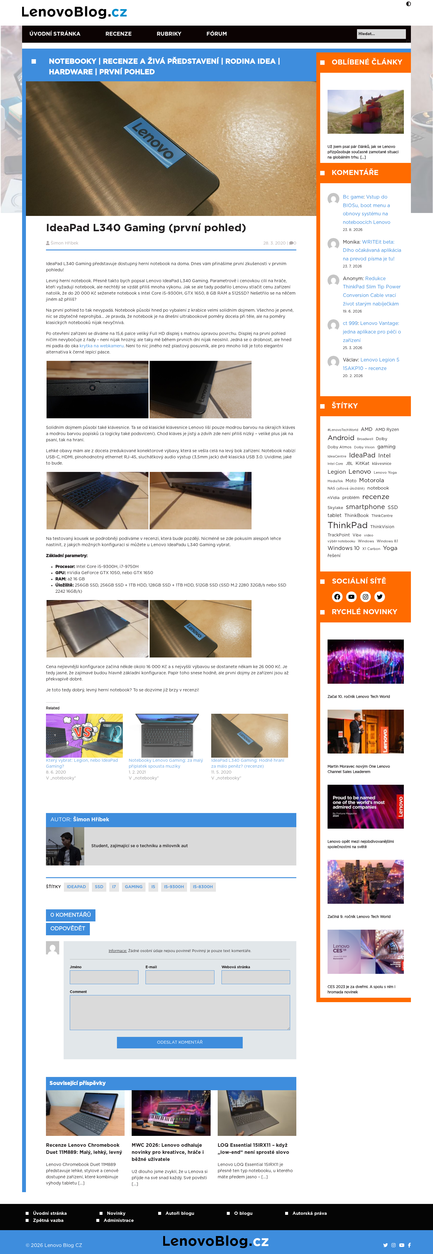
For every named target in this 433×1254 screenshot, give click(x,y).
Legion (337, 472)
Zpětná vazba (48, 1220)
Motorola (371, 480)
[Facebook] (409, 1245)
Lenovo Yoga (385, 472)
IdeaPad (76, 887)
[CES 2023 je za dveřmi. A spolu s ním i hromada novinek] (366, 952)
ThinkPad (348, 525)
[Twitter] (385, 1245)
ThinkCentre (382, 516)
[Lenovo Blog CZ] (75, 12)
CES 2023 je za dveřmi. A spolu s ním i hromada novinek (361, 989)
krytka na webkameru (102, 346)
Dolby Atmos (339, 447)
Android (341, 438)
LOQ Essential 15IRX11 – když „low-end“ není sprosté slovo (253, 1149)
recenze (375, 496)
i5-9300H (174, 887)
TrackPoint (339, 535)
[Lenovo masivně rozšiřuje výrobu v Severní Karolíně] (366, 112)
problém (351, 498)
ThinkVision (382, 527)
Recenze (118, 34)
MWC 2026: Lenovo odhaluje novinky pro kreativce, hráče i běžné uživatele (168, 1152)
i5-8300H (203, 887)
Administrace (119, 1220)
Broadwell (365, 439)
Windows (366, 541)
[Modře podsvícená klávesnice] (97, 500)
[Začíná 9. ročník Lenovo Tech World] (366, 882)
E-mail (151, 967)
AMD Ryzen (387, 430)
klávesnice (381, 464)
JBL (349, 464)
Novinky (116, 1213)
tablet (335, 515)
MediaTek (335, 481)
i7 (114, 887)
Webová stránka (236, 967)
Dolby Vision (364, 447)
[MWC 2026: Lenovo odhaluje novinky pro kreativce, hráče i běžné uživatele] (171, 1113)
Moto (351, 481)
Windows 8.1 (387, 541)
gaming (134, 887)
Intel (384, 456)
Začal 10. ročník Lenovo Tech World (359, 696)
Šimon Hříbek (64, 243)
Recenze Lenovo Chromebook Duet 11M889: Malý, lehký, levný (84, 1149)
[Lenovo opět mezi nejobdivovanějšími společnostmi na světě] (366, 807)
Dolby (381, 439)
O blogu (243, 1213)
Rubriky (169, 34)
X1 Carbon (371, 549)
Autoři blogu (180, 1213)
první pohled (127, 72)
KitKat (362, 463)
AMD (367, 429)
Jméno (76, 967)
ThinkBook (356, 515)
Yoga (390, 548)
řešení (334, 556)
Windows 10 (344, 548)
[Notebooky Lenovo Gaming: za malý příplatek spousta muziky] (167, 736)
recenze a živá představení (161, 61)
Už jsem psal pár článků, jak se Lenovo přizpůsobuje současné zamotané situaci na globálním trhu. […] (363, 152)
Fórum (216, 34)
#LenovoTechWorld (343, 430)
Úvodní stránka (54, 34)
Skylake (335, 508)
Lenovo (359, 472)
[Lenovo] (200, 389)
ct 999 (350, 323)
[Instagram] (393, 1245)
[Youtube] (401, 1245)
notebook (378, 488)
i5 (153, 887)
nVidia (334, 498)
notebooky (72, 61)
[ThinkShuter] (97, 389)
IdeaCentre (337, 456)
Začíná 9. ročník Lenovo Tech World (359, 916)
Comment (78, 992)
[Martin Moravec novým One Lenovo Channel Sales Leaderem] (366, 732)
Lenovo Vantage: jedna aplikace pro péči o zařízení (372, 332)
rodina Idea (250, 61)
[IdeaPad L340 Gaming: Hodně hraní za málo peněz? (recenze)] (249, 736)
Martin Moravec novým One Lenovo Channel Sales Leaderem (359, 769)
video (368, 535)
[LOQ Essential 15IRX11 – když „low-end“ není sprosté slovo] (257, 1113)
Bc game (353, 197)
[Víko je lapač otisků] (97, 629)
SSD (99, 887)
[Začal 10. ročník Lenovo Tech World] (366, 661)
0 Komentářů (70, 915)
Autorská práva (309, 1213)
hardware (71, 72)
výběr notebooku (341, 541)
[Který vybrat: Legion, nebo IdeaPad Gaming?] (84, 736)
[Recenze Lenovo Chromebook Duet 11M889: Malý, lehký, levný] (85, 1113)
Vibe (357, 535)
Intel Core (335, 463)
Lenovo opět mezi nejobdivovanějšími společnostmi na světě (361, 844)
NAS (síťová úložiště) (346, 488)
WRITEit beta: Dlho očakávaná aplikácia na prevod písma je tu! (372, 251)
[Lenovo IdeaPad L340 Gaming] (200, 629)
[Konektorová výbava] (200, 500)
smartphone (365, 507)
